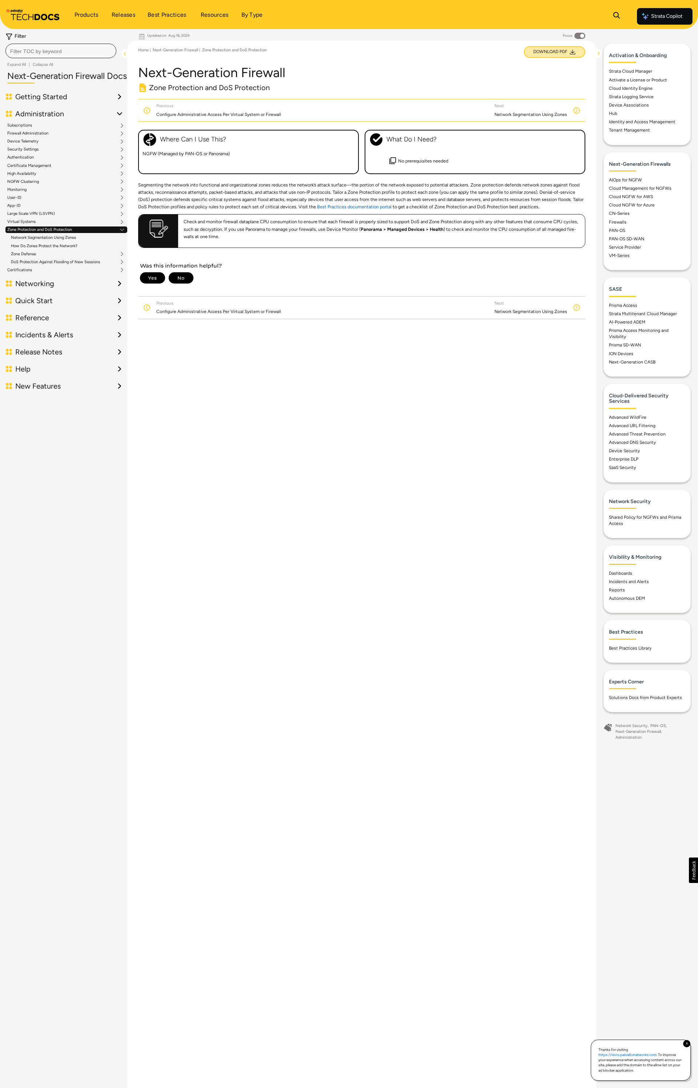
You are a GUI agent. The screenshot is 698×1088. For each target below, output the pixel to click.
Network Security (631, 725)
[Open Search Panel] (616, 16)
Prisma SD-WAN (625, 345)
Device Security (624, 450)
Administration (628, 737)
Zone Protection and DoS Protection (39, 230)
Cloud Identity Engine (631, 88)
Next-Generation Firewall (175, 50)
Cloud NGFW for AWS (631, 196)
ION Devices (621, 353)
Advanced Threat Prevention (637, 434)
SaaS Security (622, 467)
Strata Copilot (666, 16)
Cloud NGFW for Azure (632, 205)
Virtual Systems (21, 222)
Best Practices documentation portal (354, 206)
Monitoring (17, 190)
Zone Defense (23, 254)
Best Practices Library (630, 648)
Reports (617, 590)
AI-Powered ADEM (627, 322)
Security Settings (23, 149)
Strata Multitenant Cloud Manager (643, 313)
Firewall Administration (27, 133)
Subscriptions (19, 125)
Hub (613, 113)
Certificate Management (29, 166)
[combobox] (60, 51)
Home (143, 50)
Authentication (20, 157)
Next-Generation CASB (632, 362)
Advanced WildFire (627, 417)
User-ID (14, 198)
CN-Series (619, 213)
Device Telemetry (23, 141)
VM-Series (619, 255)
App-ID (14, 206)
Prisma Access (623, 305)
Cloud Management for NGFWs (640, 188)
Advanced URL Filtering (632, 425)
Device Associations (629, 105)
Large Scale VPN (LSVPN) (31, 214)
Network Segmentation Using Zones (43, 237)
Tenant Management (629, 130)
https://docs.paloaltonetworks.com (627, 1054)
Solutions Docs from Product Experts (645, 697)
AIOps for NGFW (625, 179)
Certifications (19, 270)
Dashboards (620, 573)
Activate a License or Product (638, 80)
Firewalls (617, 222)
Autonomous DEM (627, 598)
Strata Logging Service (631, 96)
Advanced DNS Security (632, 442)
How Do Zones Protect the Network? (44, 246)
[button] (693, 870)
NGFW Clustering (23, 182)
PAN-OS (617, 230)
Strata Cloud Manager (630, 71)
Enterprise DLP (623, 459)
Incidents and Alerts (629, 581)
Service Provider (625, 247)
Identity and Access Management (642, 121)
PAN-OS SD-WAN (626, 238)
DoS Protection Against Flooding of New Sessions (55, 262)
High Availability (21, 174)
